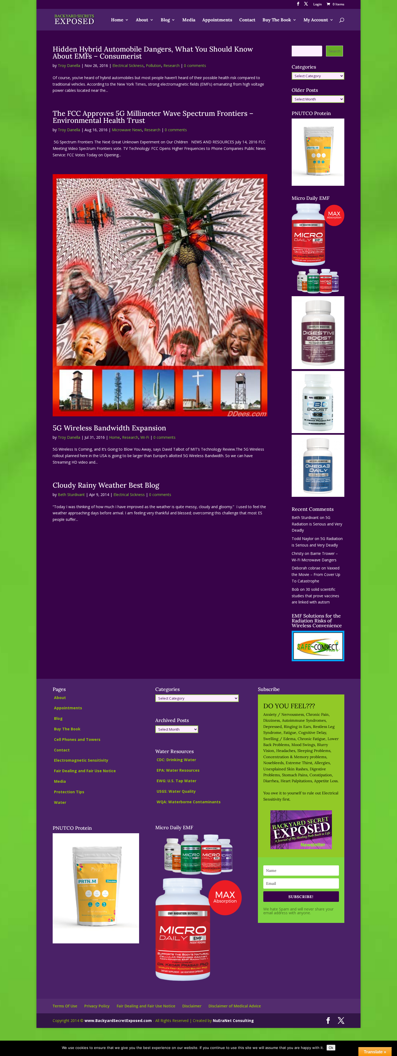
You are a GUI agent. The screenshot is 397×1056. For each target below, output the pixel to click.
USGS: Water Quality (176, 791)
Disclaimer (191, 1005)
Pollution (153, 65)
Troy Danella (69, 65)
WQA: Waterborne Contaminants (189, 801)
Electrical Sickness (128, 65)
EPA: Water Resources (178, 770)
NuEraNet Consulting (233, 1020)
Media (188, 20)
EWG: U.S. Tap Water (176, 780)
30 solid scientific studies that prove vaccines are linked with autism (315, 596)
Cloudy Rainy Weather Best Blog (106, 485)
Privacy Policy (97, 1005)
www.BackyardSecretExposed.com (118, 1020)
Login (317, 4)
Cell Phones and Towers (77, 739)
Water (60, 802)
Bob (295, 589)
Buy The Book (277, 20)
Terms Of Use (65, 1005)
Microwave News (127, 129)
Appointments (217, 20)
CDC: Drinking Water (176, 759)
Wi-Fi (144, 437)
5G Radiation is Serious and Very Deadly (317, 524)
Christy (298, 553)
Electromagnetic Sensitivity (81, 760)
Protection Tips (69, 791)
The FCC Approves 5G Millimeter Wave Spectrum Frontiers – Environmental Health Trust (153, 117)
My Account (316, 20)
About (142, 20)
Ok (331, 1047)
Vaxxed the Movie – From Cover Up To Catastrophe (316, 574)
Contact (247, 20)
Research (171, 65)
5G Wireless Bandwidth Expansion (109, 427)
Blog (165, 20)
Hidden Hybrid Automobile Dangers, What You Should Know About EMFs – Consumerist (153, 52)
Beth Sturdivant (71, 494)
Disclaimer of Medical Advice (234, 1005)
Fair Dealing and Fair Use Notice (85, 770)
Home (117, 20)
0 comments (195, 65)
